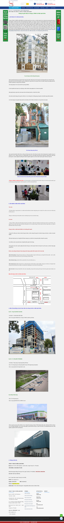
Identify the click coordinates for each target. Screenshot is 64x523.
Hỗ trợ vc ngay (36, 263)
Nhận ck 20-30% (27, 263)
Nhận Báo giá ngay (27, 259)
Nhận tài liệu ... (36, 259)
